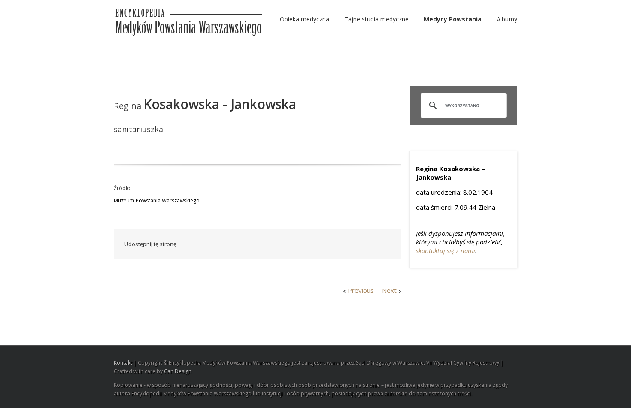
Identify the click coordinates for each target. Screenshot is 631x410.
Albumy (507, 19)
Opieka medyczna (304, 19)
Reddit (304, 244)
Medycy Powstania (453, 19)
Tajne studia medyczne (376, 19)
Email (384, 244)
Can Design (177, 371)
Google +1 (343, 244)
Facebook (249, 244)
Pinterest (364, 245)
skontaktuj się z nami (445, 250)
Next (389, 290)
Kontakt (123, 362)
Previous (361, 290)
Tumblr (323, 244)
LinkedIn (284, 243)
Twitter (266, 244)
